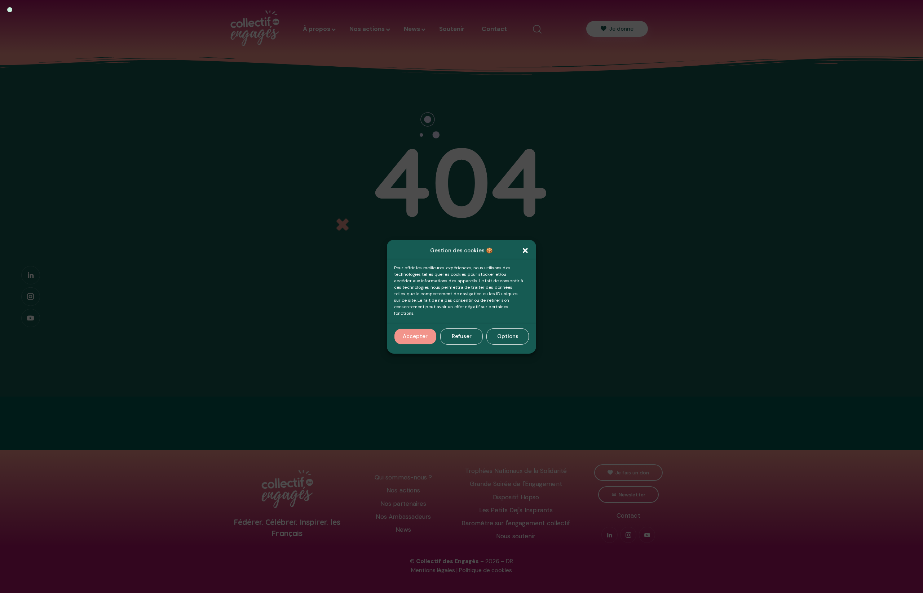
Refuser (462, 336)
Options (507, 336)
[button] (525, 250)
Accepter (415, 336)
